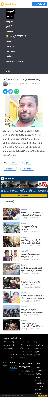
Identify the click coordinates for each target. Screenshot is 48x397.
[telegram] (5, 92)
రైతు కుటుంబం (39, 345)
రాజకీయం (23, 357)
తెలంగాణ (9, 16)
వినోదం (22, 348)
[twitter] (11, 92)
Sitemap (38, 393)
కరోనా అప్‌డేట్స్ (22, 353)
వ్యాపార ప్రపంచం (37, 353)
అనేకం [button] (8, 71)
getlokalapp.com (26, 371)
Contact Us (39, 367)
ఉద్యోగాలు (14, 341)
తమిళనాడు (7, 348)
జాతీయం (30, 345)
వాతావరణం (38, 348)
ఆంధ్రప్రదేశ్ (10, 11)
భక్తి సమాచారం (30, 350)
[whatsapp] (17, 92)
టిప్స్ (12, 357)
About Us (39, 371)
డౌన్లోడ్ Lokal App (42, 395)
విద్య (35, 341)
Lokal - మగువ (22, 343)
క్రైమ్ (28, 341)
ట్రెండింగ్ (13, 345)
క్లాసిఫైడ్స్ (29, 354)
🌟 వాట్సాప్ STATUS (14, 351)
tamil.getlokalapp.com (28, 374)
